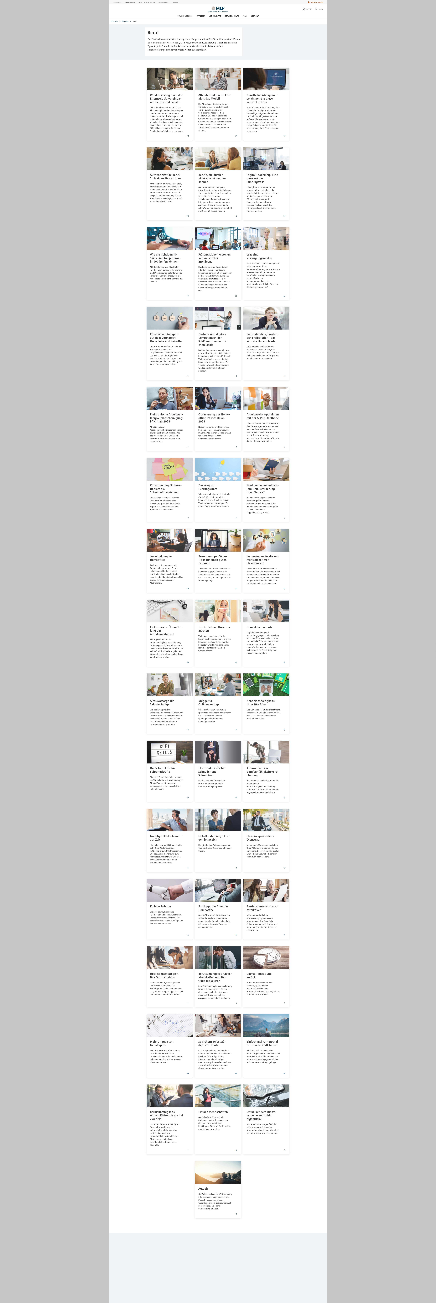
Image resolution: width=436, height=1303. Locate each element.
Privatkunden (130, 2)
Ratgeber (201, 16)
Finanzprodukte (185, 16)
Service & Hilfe (232, 16)
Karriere (175, 2)
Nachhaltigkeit (163, 2)
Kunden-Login (316, 2)
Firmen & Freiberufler (147, 2)
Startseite (114, 21)
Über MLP (255, 16)
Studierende (117, 2)
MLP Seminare (215, 16)
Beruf (134, 21)
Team (245, 16)
